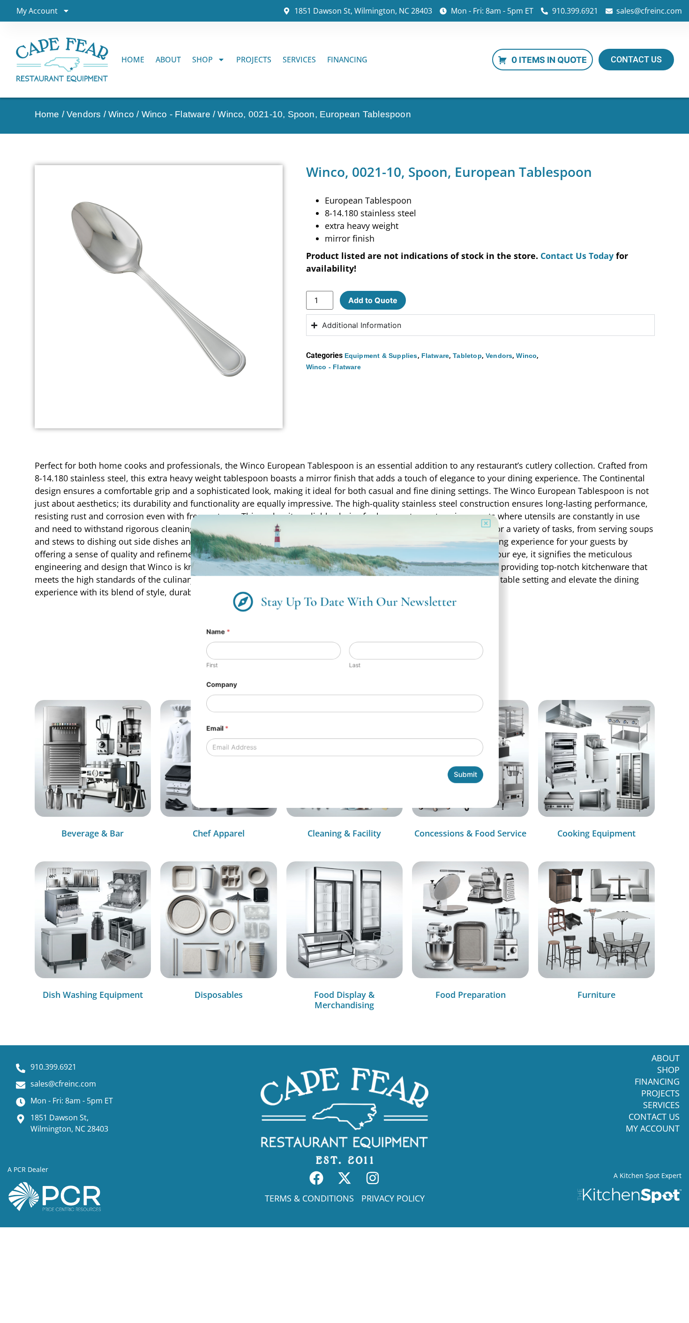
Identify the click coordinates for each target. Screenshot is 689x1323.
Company (203, 688)
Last (355, 665)
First (192, 665)
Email (198, 738)
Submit (483, 791)
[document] (344, 661)
